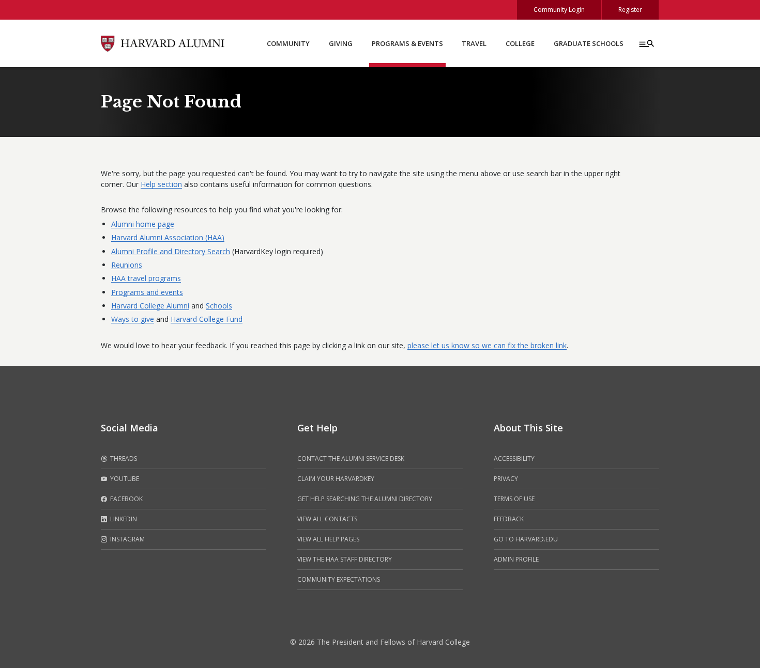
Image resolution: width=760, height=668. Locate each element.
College (520, 43)
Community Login (559, 9)
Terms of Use (514, 498)
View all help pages (328, 539)
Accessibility (514, 458)
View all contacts (327, 519)
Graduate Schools (589, 43)
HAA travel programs (146, 278)
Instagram (127, 539)
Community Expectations (338, 579)
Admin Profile (516, 559)
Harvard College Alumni (150, 305)
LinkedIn (123, 519)
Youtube (124, 478)
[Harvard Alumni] (163, 43)
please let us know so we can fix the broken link (487, 345)
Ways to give (132, 319)
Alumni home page (142, 224)
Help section (161, 184)
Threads (123, 458)
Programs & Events (407, 43)
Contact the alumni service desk (350, 458)
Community (288, 43)
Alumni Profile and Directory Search (170, 251)
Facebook (126, 498)
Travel (474, 43)
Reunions (126, 265)
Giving (341, 43)
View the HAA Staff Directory (344, 559)
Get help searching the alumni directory (364, 498)
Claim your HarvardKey (335, 478)
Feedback (509, 519)
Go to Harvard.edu (526, 539)
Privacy (506, 478)
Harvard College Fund (206, 319)
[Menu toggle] (645, 43)
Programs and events (147, 292)
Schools (219, 305)
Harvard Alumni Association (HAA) (167, 237)
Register (630, 9)
